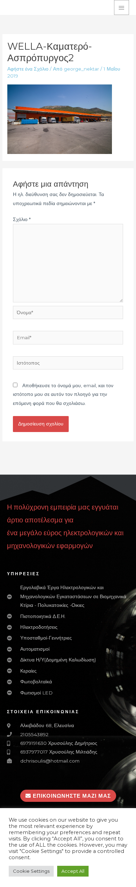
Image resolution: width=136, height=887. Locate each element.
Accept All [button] (72, 871)
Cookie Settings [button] (31, 871)
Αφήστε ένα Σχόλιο (27, 69)
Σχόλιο (22, 219)
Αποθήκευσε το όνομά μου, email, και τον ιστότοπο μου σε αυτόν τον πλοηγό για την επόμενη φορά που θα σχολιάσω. (63, 394)
